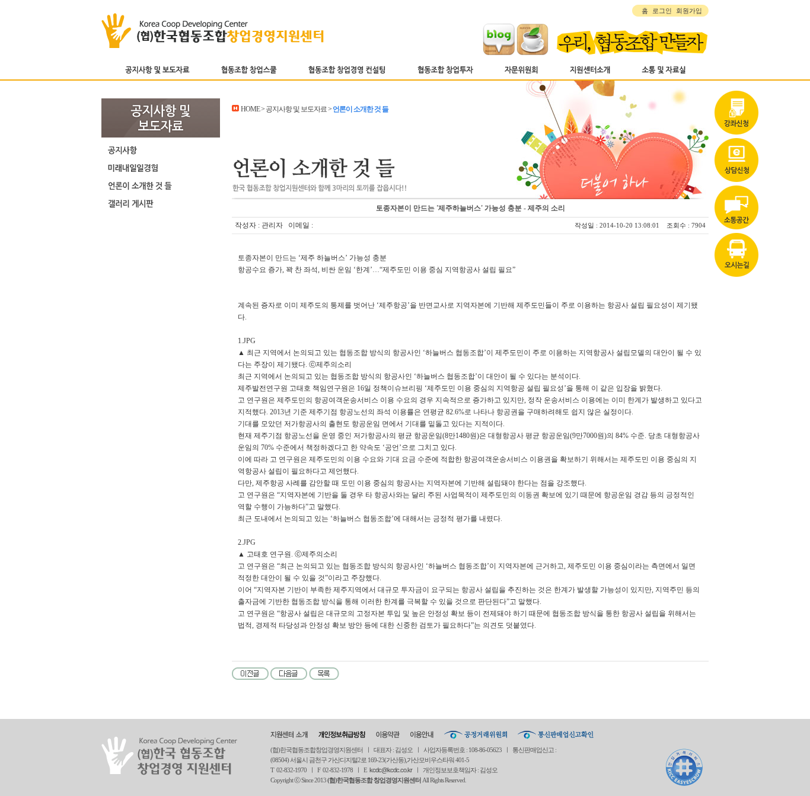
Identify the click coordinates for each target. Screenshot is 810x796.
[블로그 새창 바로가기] (499, 53)
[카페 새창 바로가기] (532, 53)
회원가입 (689, 10)
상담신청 (736, 162)
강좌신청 (736, 114)
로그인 (662, 10)
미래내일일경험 (160, 168)
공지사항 (160, 150)
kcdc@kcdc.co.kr (390, 769)
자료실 (736, 209)
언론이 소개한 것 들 (160, 185)
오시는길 (736, 256)
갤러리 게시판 (160, 203)
